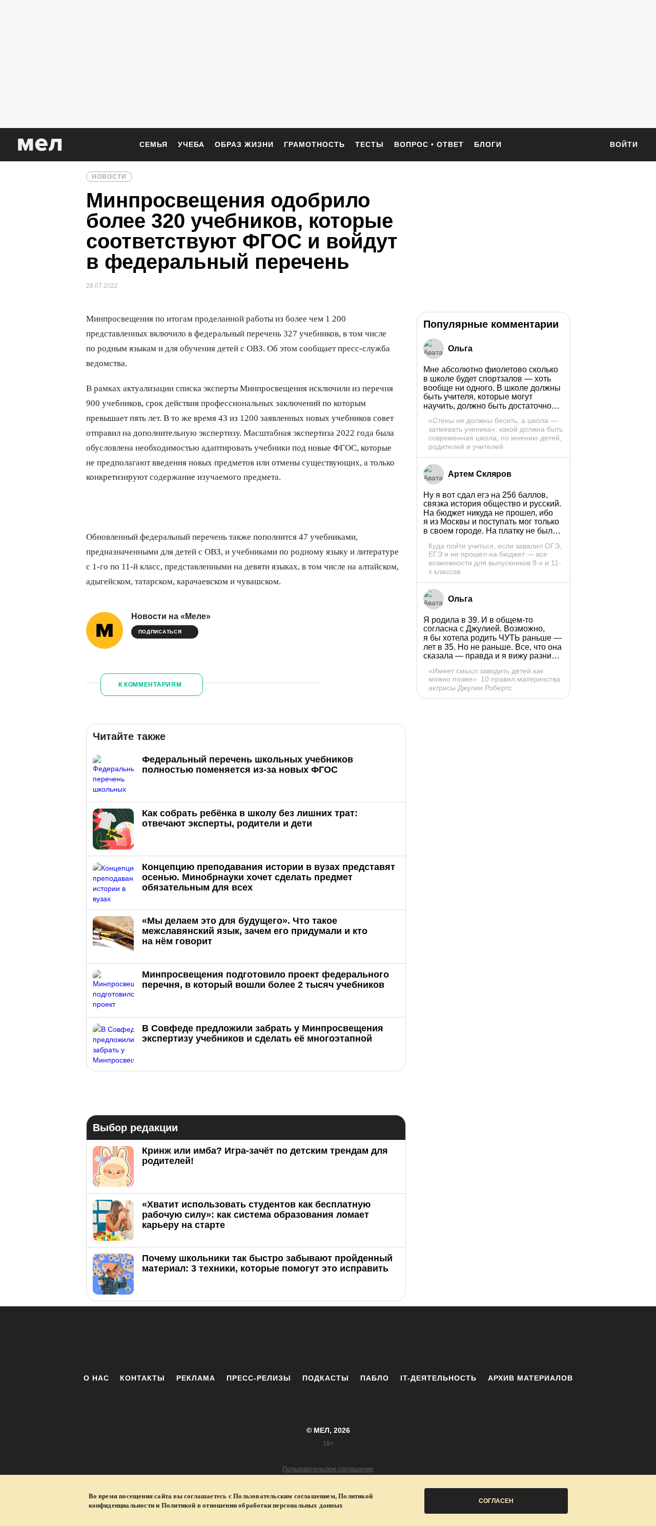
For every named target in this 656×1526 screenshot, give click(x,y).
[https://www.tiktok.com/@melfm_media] (328, 1339)
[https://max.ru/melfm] (412, 1339)
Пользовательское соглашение (328, 1469)
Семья (153, 144)
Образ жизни (244, 144)
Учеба (191, 144)
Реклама (195, 1378)
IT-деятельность (438, 1378)
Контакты (142, 1378)
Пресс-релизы (259, 1378)
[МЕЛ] (40, 144)
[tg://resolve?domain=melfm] (243, 1339)
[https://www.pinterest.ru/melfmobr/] (356, 1339)
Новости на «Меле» (171, 616)
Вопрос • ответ (429, 144)
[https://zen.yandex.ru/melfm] (271, 1339)
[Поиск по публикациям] (589, 145)
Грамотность (314, 144)
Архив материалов (530, 1378)
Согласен (496, 1500)
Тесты (369, 144)
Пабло (374, 1378)
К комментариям (150, 684)
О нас (96, 1378)
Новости (109, 176)
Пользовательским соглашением (284, 1496)
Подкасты (325, 1378)
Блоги (488, 144)
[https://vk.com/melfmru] (300, 1339)
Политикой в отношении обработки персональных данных (252, 1505)
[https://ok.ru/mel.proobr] (384, 1339)
